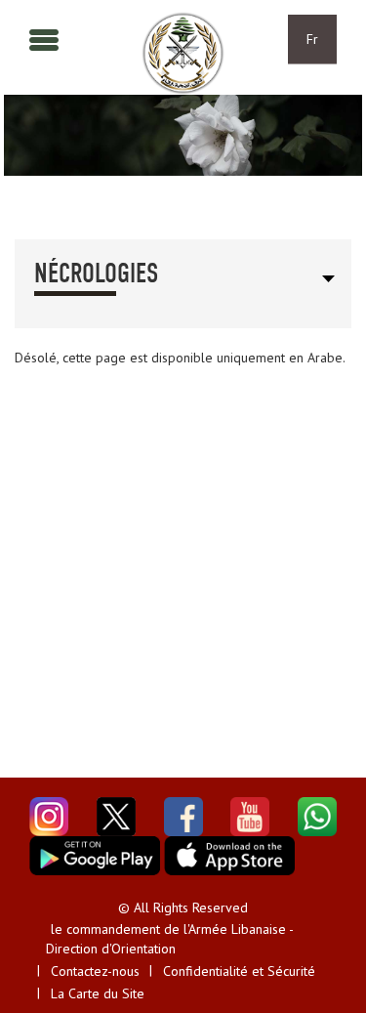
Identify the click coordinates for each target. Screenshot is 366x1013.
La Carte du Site (97, 993)
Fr (312, 39)
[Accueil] (183, 53)
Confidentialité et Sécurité (239, 971)
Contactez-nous (95, 971)
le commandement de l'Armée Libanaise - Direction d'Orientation (169, 938)
